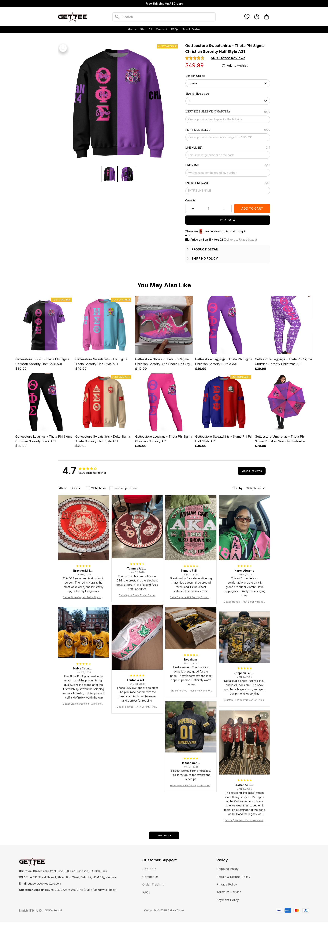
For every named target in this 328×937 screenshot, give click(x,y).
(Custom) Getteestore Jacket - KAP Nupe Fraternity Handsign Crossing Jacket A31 (245, 820)
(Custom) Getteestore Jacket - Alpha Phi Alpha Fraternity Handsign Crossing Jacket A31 (244, 700)
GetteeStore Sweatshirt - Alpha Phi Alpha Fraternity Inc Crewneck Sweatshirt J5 (83, 704)
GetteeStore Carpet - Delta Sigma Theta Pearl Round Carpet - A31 (83, 597)
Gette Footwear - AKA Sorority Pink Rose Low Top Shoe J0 (137, 707)
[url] (44, 884)
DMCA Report (53, 910)
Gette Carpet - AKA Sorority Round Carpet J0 (191, 597)
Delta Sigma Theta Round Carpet (137, 595)
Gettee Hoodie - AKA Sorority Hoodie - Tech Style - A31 (245, 602)
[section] (228, 58)
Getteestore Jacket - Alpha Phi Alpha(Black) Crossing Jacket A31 (190, 785)
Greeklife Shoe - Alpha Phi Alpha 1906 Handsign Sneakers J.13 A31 (190, 690)
